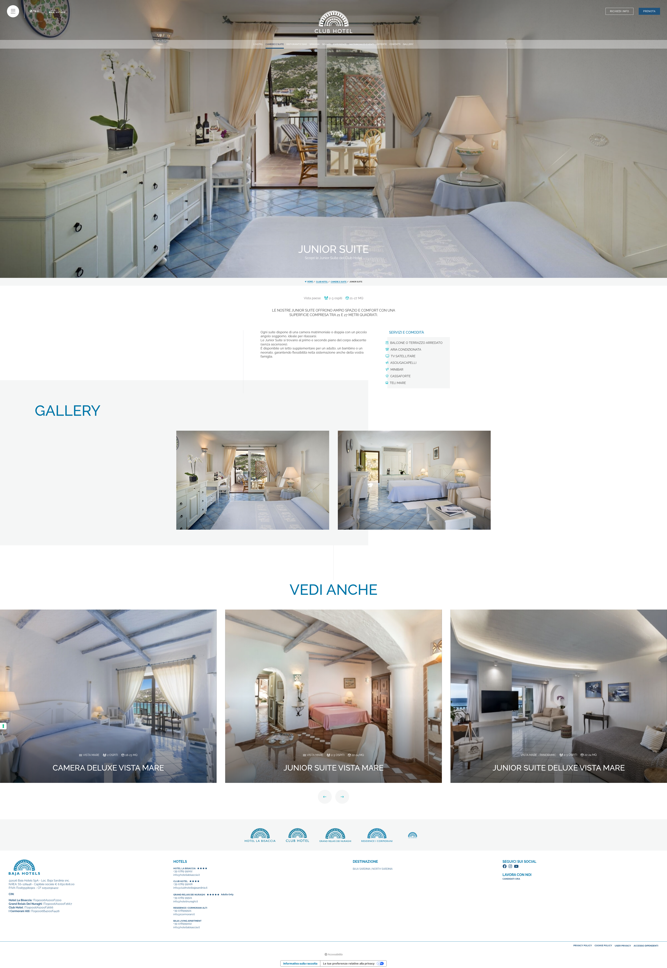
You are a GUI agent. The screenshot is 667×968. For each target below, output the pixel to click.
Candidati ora (511, 879)
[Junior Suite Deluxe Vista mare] (558, 696)
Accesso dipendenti (646, 946)
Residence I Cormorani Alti (190, 908)
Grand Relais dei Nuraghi (189, 894)
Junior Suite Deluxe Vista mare (559, 767)
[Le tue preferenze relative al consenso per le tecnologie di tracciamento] (3, 726)
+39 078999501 (182, 910)
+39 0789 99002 (182, 871)
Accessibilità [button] (335, 954)
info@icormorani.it (184, 914)
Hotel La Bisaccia (184, 868)
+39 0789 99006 (183, 884)
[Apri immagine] (252, 480)
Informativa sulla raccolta (300, 963)
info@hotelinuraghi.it (185, 901)
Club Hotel (180, 881)
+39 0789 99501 (182, 898)
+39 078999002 (182, 924)
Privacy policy (582, 945)
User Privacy (623, 946)
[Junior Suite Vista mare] (333, 696)
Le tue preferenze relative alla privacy (348, 963)
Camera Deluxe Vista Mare (108, 767)
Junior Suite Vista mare (333, 767)
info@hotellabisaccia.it (186, 875)
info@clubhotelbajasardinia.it (190, 888)
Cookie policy (603, 945)
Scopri (333, 21)
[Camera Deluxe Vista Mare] (108, 696)
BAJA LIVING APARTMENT (187, 921)
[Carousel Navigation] (333, 797)
